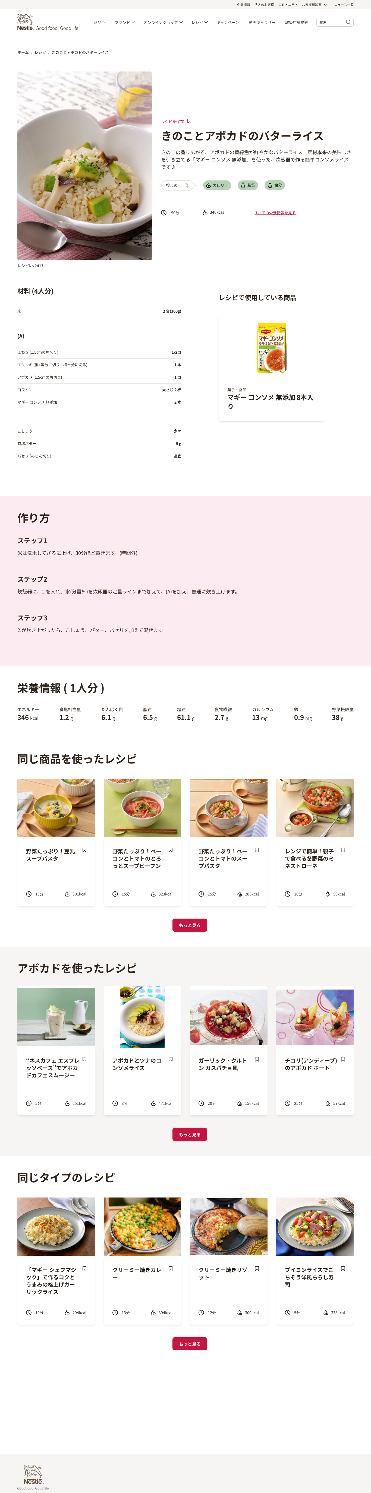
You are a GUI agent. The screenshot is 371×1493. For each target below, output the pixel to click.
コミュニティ (288, 4)
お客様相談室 (312, 4)
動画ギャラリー (262, 22)
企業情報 (243, 4)
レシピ (197, 22)
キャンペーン (227, 22)
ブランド (122, 22)
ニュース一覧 (344, 4)
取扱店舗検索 (296, 22)
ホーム (23, 52)
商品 (97, 22)
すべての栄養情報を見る (275, 212)
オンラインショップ (161, 22)
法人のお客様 (264, 4)
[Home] (49, 22)
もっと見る (190, 925)
